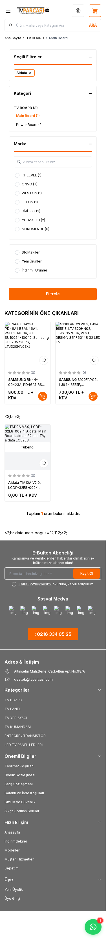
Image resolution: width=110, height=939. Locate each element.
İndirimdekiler (16, 841)
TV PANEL (13, 709)
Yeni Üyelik (14, 889)
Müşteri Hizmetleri (19, 859)
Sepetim (12, 868)
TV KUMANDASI (18, 727)
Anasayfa (12, 832)
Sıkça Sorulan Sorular (22, 811)
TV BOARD (35, 38)
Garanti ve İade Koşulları (24, 793)
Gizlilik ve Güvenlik (20, 802)
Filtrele (53, 293)
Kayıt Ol (86, 573)
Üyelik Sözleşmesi (20, 775)
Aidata (14, 482)
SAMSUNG (17, 380)
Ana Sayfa (13, 38)
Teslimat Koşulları (19, 766)
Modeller (12, 850)
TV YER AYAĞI (16, 718)
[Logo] (33, 10)
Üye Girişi (12, 898)
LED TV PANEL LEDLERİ (24, 745)
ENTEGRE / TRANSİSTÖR (25, 736)
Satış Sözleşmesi (19, 784)
